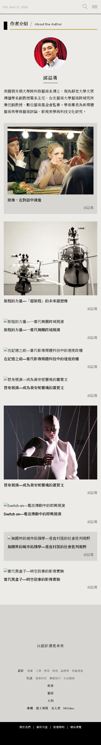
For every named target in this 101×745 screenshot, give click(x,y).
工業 (38, 671)
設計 (21, 671)
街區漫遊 (77, 671)
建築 (47, 671)
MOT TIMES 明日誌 (50, 7)
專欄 (30, 708)
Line (50, 658)
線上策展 (42, 708)
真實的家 (41, 678)
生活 (29, 678)
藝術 (50, 693)
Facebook (40, 658)
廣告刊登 (42, 727)
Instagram (61, 658)
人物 (50, 701)
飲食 (50, 686)
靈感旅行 (55, 678)
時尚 (55, 671)
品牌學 (65, 671)
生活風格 (69, 678)
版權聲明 (59, 727)
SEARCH (85, 6)
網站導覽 (76, 727)
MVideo (68, 708)
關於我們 (25, 727)
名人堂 (55, 708)
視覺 (30, 671)
